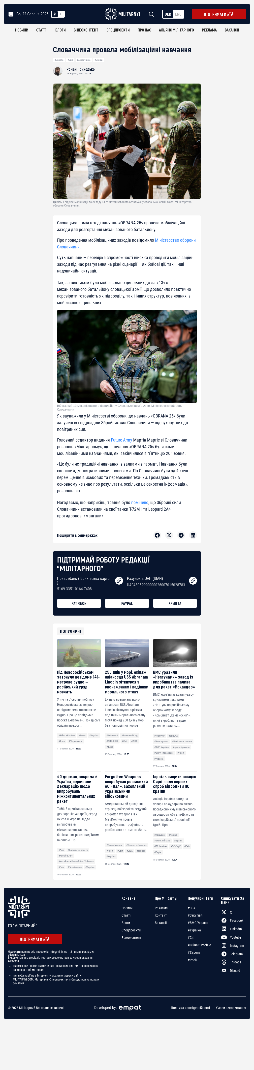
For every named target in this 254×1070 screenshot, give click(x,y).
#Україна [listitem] (194, 930)
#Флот (62, 741)
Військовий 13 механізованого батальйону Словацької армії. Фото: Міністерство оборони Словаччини (120, 407)
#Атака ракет (161, 741)
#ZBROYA (173, 735)
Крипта (175, 603)
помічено (139, 502)
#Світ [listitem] (192, 938)
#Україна (93, 735)
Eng (178, 14)
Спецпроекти (118, 30)
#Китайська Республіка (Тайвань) (76, 861)
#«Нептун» (159, 735)
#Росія (82, 735)
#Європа (59, 60)
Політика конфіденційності (190, 1008)
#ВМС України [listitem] (198, 923)
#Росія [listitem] (192, 960)
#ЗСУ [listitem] (191, 908)
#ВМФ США (112, 741)
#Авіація (173, 834)
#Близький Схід (129, 735)
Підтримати (215, 14)
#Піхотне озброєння (136, 845)
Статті (41, 30)
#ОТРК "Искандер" (163, 752)
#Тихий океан (75, 867)
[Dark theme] (61, 14)
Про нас (144, 30)
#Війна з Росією (67, 735)
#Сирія (157, 852)
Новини (21, 30)
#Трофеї (141, 850)
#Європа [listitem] (194, 952)
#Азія (61, 850)
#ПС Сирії (175, 846)
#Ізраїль (178, 840)
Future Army (121, 440)
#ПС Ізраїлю (160, 846)
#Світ (70, 60)
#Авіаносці (112, 735)
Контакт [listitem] (161, 915)
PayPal (127, 603)
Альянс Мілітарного (176, 30)
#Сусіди (98, 60)
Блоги (60, 30)
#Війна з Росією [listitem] (199, 945)
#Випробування (114, 845)
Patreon (79, 603)
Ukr (168, 14)
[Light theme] (55, 14)
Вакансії (232, 30)
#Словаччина (84, 60)
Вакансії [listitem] (161, 923)
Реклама (209, 30)
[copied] (119, 581)
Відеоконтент (86, 30)
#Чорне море (75, 741)
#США (134, 741)
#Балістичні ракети (182, 741)
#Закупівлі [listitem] (195, 915)
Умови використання (231, 1008)
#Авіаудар (159, 834)
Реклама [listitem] (161, 908)
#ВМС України (161, 747)
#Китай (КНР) (65, 855)
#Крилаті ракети (181, 747)
